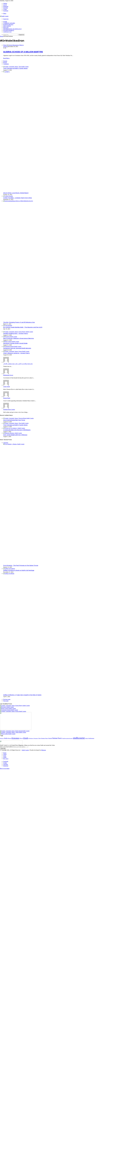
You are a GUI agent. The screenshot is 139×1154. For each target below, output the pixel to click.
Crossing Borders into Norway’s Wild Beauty (17, 430)
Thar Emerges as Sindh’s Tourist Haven (15, 68)
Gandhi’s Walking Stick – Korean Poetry (15, 333)
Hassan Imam (6, 398)
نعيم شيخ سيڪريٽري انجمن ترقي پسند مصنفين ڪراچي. (18, 363)
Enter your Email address (6, 746)
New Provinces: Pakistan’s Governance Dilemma (18, 338)
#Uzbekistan (30, 738)
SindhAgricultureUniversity (67, 738)
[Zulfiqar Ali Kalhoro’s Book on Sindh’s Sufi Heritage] (9, 568)
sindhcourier (79, 738)
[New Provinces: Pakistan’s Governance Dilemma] (10, 336)
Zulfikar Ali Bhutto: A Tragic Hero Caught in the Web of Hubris (22, 695)
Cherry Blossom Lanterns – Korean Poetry (16, 353)
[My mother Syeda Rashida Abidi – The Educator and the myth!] (7, 325)
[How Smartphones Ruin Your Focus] (18, 418)
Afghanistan (35, 738)
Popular (5, 61)
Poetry (60, 738)
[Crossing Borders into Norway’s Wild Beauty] (14, 428)
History (46, 738)
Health (5, 27)
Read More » (6, 58)
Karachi (50, 738)
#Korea (9, 738)
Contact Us (7, 32)
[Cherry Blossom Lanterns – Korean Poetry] (16, 351)
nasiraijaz (5, 46)
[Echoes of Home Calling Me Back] (15, 729)
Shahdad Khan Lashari (9, 409)
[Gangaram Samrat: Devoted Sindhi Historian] (12, 346)
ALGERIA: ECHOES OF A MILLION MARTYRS (23, 51)
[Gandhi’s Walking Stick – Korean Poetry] (18, 331)
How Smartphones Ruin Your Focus (14, 420)
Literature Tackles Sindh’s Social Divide (15, 343)
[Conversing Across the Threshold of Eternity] (14, 731)
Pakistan (54, 738)
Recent (5, 62)
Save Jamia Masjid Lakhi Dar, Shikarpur (15, 435)
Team (4, 755)
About (4, 754)
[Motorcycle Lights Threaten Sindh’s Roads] (7, 733)
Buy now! (5, 758)
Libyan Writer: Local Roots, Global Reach (15, 193)
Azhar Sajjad (6, 386)
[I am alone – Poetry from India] (13, 732)
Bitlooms (43, 750)
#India (6, 738)
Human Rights (8, 24)
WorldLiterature (91, 738)
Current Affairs (9, 23)
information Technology (12, 29)
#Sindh (25, 738)
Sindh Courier (25, 750)
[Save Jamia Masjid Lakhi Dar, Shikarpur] (12, 433)
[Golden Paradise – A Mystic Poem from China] (8, 196)
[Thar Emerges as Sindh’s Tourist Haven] (16, 66)
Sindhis (86, 738)
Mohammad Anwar (8, 375)
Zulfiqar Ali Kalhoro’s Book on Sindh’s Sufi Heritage (18, 570)
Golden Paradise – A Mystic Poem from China (17, 198)
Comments (6, 64)
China (39, 738)
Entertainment (8, 30)
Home (5, 21)
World (4, 757)
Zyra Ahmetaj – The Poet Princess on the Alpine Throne (20, 565)
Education (7, 26)
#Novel (21, 738)
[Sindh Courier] (4, 16)
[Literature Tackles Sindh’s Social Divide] (11, 341)
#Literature (15, 738)
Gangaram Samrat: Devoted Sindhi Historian (17, 348)
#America (2, 738)
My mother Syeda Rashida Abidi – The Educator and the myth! (22, 327)
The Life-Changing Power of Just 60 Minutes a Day (19, 322)
